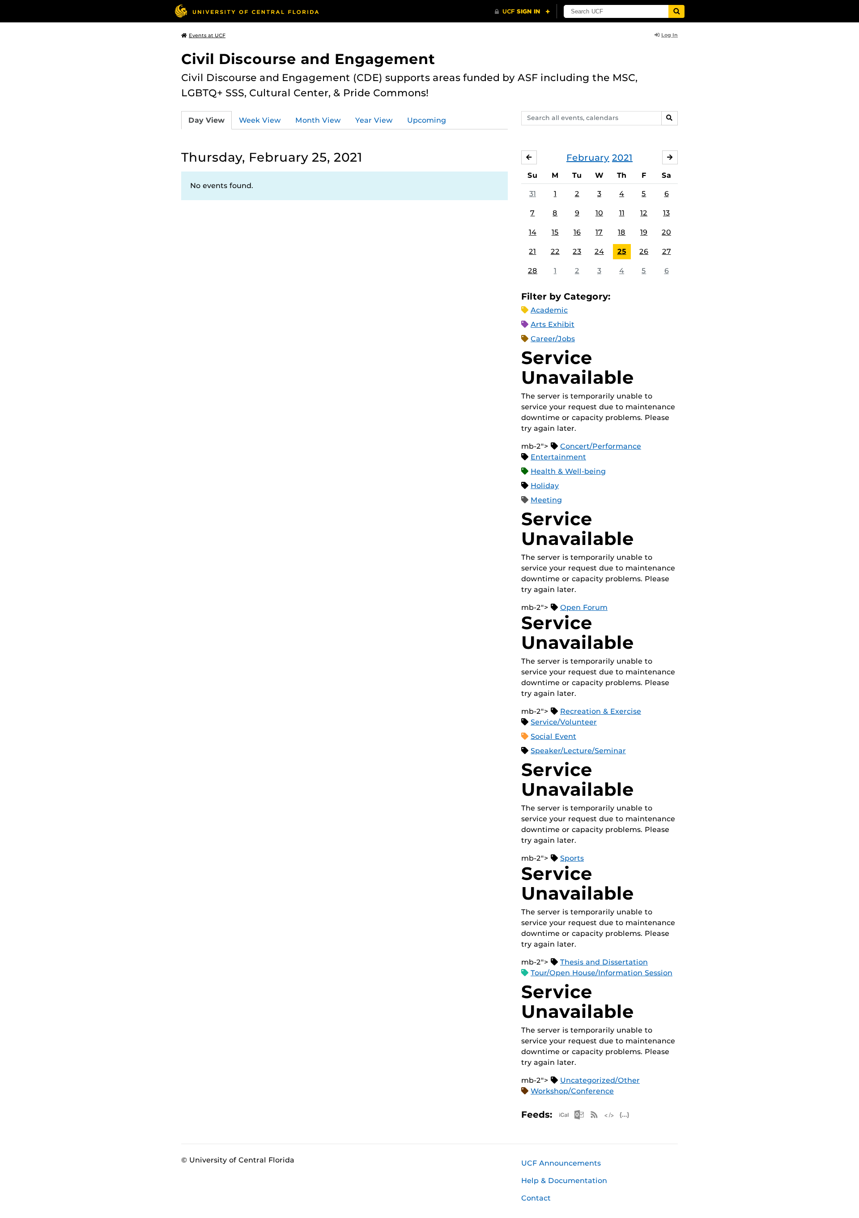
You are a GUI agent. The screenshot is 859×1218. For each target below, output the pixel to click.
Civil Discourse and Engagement (308, 59)
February (587, 157)
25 (621, 251)
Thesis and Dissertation (604, 962)
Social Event (553, 736)
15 (555, 232)
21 (532, 251)
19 (643, 232)
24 (599, 251)
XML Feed (609, 1114)
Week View (260, 120)
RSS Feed (594, 1114)
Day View (206, 120)
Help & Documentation (564, 1180)
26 (643, 251)
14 (532, 232)
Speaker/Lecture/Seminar (578, 750)
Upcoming (426, 120)
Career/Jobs (553, 339)
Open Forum (584, 607)
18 (621, 232)
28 (532, 270)
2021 (622, 157)
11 (622, 213)
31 (532, 193)
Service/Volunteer (564, 722)
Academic (549, 310)
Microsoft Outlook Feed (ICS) (579, 1114)
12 (643, 213)
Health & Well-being (568, 471)
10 (599, 213)
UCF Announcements (561, 1163)
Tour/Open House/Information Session (601, 973)
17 (599, 232)
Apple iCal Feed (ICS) (563, 1114)
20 (666, 232)
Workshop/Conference (572, 1091)
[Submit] (676, 11)
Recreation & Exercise (600, 711)
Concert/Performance (600, 446)
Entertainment (558, 457)
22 (555, 251)
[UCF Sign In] (522, 11)
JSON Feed (624, 1114)
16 (577, 232)
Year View (374, 120)
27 (666, 251)
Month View (318, 120)
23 (577, 251)
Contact (536, 1198)
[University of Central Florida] (246, 11)
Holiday (545, 485)
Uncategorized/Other (600, 1080)
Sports (572, 858)
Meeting (546, 500)
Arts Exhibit (552, 324)
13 (666, 213)
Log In (669, 35)
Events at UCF (207, 35)
